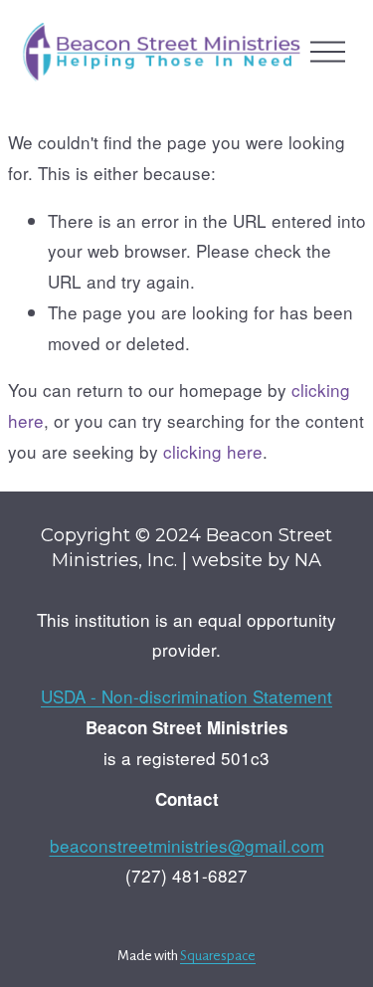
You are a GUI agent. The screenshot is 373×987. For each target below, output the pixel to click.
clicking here (213, 451)
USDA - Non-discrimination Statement (186, 696)
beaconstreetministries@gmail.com (187, 845)
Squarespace (218, 955)
